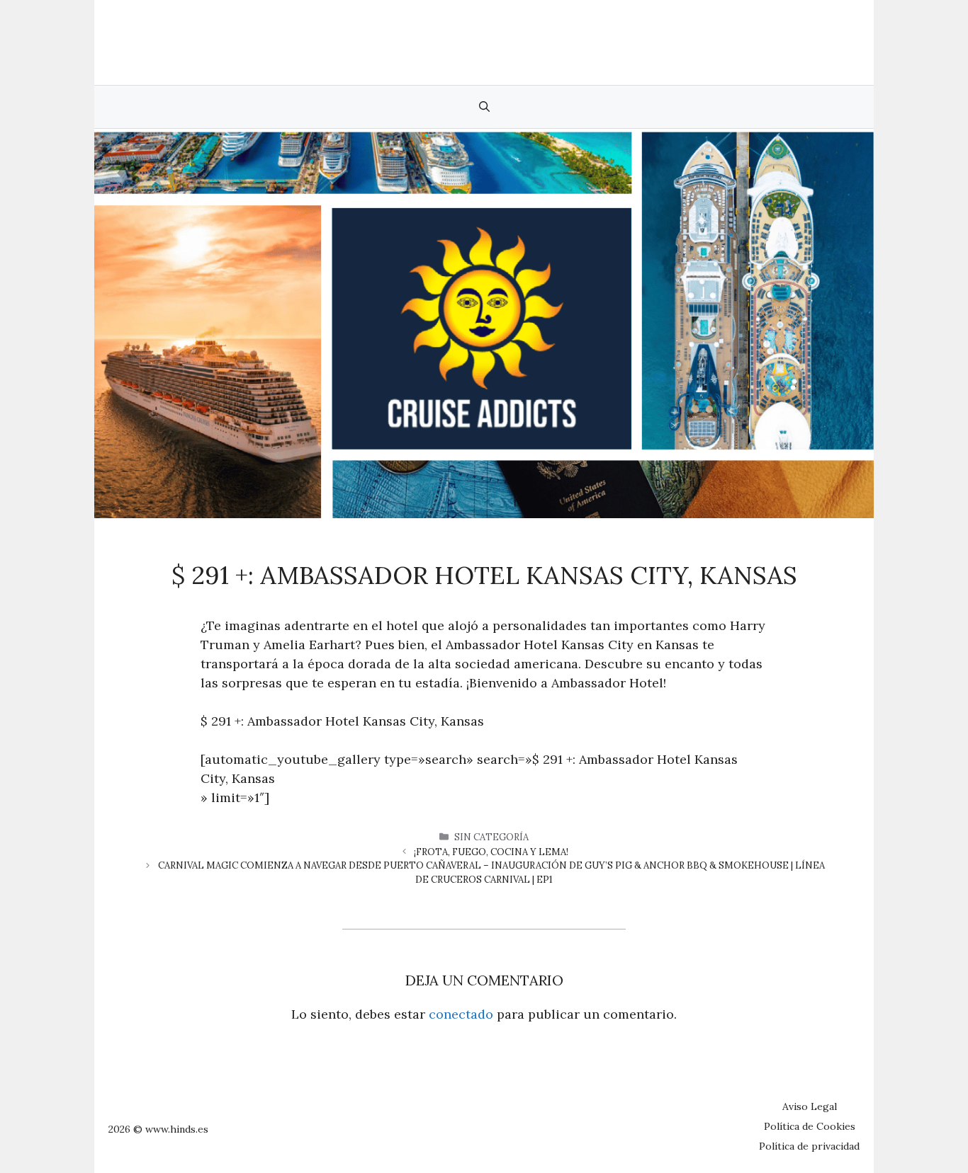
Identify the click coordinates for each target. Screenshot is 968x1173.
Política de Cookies (809, 1126)
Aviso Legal (809, 1106)
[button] (484, 107)
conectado (461, 1014)
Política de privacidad (809, 1146)
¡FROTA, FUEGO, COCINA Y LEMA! (491, 852)
